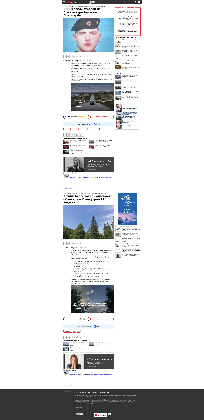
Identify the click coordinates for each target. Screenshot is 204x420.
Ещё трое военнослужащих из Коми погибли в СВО (102, 146)
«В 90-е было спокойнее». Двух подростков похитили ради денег (130, 40)
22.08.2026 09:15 (67, 193)
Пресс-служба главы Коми (70, 52)
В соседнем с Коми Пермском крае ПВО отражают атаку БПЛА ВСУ (103, 344)
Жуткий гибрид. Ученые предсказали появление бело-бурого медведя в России (131, 245)
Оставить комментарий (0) (102, 116)
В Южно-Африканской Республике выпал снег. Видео (130, 92)
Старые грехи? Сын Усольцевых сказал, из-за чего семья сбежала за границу (131, 229)
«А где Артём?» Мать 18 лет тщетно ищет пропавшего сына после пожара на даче (130, 62)
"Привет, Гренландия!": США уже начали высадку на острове (129, 76)
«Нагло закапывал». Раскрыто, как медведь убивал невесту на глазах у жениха (131, 46)
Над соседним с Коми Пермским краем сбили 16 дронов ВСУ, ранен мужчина (128, 18)
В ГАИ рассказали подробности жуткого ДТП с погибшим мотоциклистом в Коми (128, 25)
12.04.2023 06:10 (67, 6)
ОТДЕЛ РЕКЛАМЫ (126, 390)
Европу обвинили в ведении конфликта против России (128, 81)
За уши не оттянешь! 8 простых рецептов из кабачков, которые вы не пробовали (131, 67)
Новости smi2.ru (68, 189)
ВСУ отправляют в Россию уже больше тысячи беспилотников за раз (129, 97)
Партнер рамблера (88, 414)
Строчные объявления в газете (82, 392)
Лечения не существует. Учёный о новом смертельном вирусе (130, 51)
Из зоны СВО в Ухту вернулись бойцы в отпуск (78, 141)
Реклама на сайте (92, 390)
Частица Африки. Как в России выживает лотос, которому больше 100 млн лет (130, 57)
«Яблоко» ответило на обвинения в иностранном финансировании (130, 87)
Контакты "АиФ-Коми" (115, 390)
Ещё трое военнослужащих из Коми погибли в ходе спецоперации (77, 147)
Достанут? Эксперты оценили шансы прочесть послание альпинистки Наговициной (131, 240)
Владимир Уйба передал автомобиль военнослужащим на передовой (78, 152)
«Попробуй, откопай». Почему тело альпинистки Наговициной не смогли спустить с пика (131, 256)
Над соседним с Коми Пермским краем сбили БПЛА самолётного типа (78, 344)
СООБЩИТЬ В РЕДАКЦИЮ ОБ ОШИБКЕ (100, 392)
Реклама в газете (103, 390)
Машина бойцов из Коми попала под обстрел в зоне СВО (92, 102)
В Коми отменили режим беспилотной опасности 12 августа (77, 349)
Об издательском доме (80, 390)
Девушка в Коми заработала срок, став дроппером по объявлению (128, 31)
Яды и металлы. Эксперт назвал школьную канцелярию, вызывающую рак (130, 235)
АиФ (64, 239)
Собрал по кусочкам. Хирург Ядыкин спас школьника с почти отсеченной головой (131, 250)
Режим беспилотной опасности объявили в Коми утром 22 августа (128, 12)
